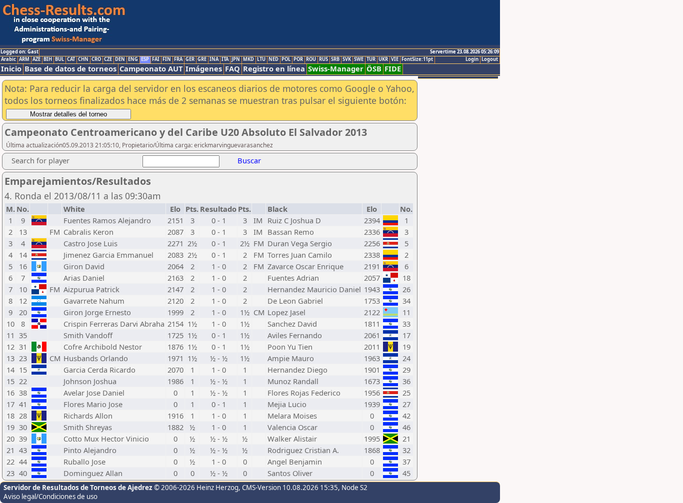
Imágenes (204, 68)
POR (298, 59)
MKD (248, 59)
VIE (394, 59)
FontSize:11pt (417, 59)
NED (273, 59)
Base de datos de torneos (70, 68)
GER (190, 59)
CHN (83, 59)
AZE (36, 59)
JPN (236, 59)
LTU (261, 59)
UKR (383, 59)
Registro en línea (274, 68)
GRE (202, 59)
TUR (371, 59)
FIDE (392, 68)
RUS (323, 59)
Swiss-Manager (336, 68)
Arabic (8, 59)
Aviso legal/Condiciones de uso (51, 496)
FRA (178, 59)
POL (286, 59)
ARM (24, 59)
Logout (490, 59)
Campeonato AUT (151, 68)
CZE (108, 59)
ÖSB (374, 68)
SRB (335, 59)
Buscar (249, 160)
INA (214, 59)
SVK (346, 59)
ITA (225, 59)
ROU (311, 59)
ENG (133, 59)
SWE (359, 59)
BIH (48, 59)
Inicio (11, 68)
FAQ (232, 68)
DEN (120, 59)
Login (472, 59)
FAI (156, 59)
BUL (59, 59)
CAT (71, 59)
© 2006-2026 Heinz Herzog (196, 487)
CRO (96, 59)
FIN (166, 59)
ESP (145, 59)
